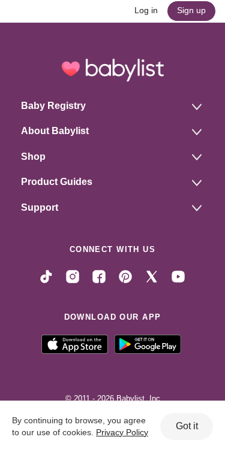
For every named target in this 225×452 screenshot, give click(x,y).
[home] (112, 70)
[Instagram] (73, 276)
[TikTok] (46, 276)
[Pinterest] (125, 276)
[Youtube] (178, 276)
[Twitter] (152, 276)
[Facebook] (99, 276)
